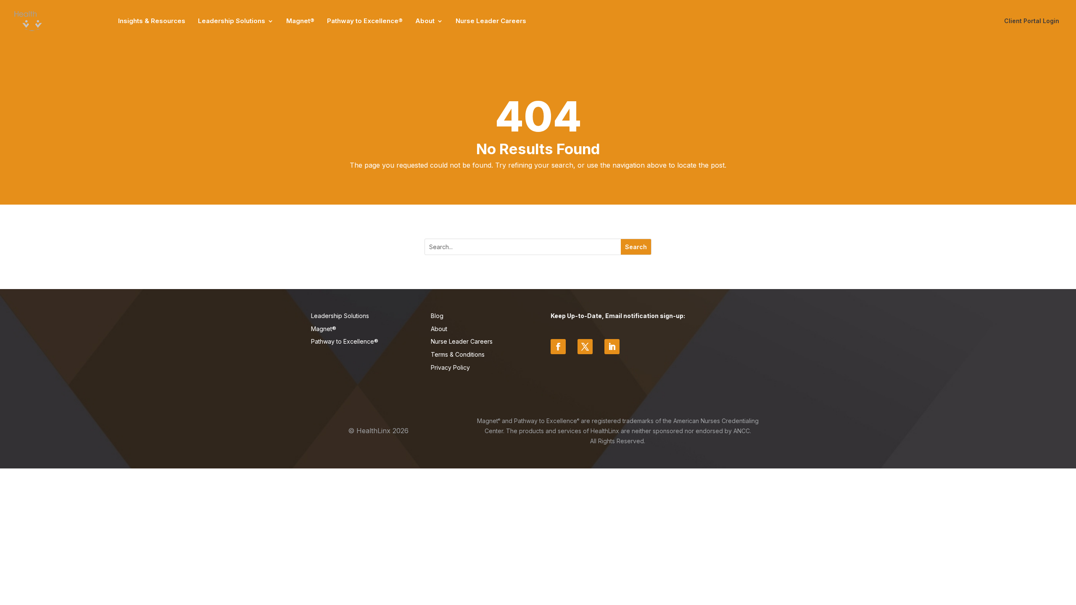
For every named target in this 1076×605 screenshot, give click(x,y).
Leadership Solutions (231, 21)
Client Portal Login (1031, 20)
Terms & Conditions (458, 354)
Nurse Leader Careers (491, 21)
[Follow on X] (585, 346)
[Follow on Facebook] (558, 346)
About (425, 21)
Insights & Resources (151, 21)
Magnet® (300, 21)
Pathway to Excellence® (365, 21)
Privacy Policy (450, 367)
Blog (437, 315)
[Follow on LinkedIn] (612, 346)
